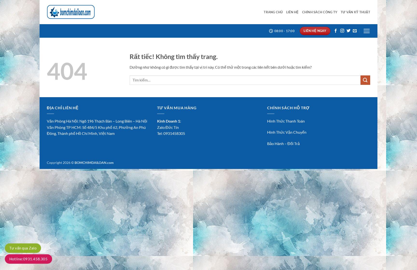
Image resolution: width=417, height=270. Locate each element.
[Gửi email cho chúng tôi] (355, 31)
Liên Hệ (292, 12)
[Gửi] (365, 80)
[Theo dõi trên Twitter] (348, 31)
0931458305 (174, 133)
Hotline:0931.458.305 (28, 259)
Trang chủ (273, 12)
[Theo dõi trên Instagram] (342, 31)
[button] (366, 31)
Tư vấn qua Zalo (22, 248)
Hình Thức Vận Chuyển (286, 132)
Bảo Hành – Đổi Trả (283, 143)
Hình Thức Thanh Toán (286, 121)
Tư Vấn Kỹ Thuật (355, 12)
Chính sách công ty (320, 12)
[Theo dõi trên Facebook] (336, 31)
